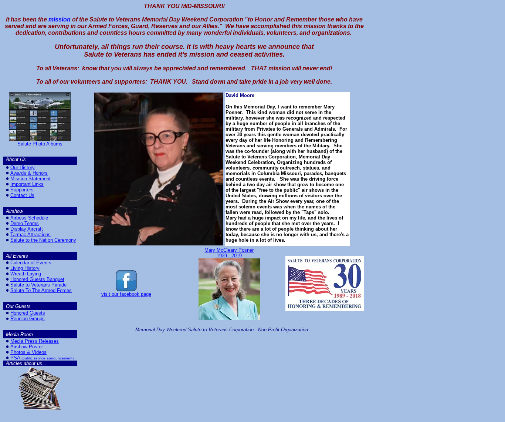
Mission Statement (30, 178)
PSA (15, 358)
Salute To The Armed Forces (41, 290)
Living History (25, 268)
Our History (22, 167)
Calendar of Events (30, 262)
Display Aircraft (26, 229)
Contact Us (22, 195)
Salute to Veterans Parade (38, 285)
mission (59, 19)
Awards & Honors (29, 173)
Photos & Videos (28, 352)
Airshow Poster (26, 346)
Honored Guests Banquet (37, 279)
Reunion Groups (27, 318)
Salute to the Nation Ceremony (43, 240)
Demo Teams (24, 223)
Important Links (27, 184)
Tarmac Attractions (30, 234)
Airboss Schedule (29, 218)
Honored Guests (27, 313)
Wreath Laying (25, 274)
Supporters (22, 189)
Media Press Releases (34, 341)
